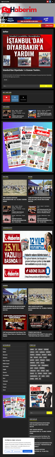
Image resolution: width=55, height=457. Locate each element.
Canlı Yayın (49, 25)
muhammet (33, 365)
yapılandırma (33, 376)
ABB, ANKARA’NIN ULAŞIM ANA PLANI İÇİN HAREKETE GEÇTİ (7, 114)
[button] (2, 25)
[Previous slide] (49, 107)
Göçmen (42, 360)
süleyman (32, 370)
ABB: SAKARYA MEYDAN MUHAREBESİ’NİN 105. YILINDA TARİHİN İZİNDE (15, 199)
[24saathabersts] (52, 2)
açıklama (42, 352)
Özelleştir (8, 451)
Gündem (18, 110)
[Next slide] (51, 107)
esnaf (45, 357)
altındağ (46, 349)
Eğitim (16, 206)
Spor (4, 378)
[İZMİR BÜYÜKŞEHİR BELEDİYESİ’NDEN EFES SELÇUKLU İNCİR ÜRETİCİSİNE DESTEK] (40, 188)
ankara (32, 352)
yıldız (43, 376)
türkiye (40, 373)
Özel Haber (6, 366)
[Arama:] (21, 86)
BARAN (48, 352)
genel (37, 360)
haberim (32, 362)
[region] (18, 446)
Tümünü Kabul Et (27, 451)
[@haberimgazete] (48, 2)
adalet (32, 349)
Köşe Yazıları (6, 360)
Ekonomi (14, 110)
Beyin (49, 354)
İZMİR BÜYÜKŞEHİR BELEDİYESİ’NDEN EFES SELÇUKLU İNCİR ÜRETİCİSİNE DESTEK (39, 199)
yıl (39, 376)
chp (31, 357)
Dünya (38, 110)
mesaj (42, 362)
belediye (38, 354)
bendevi (44, 354)
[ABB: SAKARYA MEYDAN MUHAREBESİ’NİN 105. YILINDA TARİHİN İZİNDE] (15, 188)
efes (40, 357)
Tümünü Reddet (17, 451)
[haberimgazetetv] (50, 2)
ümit (36, 378)
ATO (37, 352)
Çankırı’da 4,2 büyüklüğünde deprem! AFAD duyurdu (32, 114)
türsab (45, 373)
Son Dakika (23, 110)
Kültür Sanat (19, 207)
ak (36, 349)
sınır (38, 370)
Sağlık (4, 369)
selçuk (36, 368)
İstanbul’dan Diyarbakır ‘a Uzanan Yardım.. (22, 70)
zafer (47, 376)
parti (31, 368)
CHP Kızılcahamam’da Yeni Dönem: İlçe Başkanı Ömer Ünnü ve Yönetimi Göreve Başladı (32, 209)
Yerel (21, 111)
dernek (36, 357)
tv (35, 373)
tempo (42, 370)
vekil (50, 373)
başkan (32, 354)
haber (47, 360)
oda (39, 365)
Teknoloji (14, 111)
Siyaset (42, 206)
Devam (6, 79)
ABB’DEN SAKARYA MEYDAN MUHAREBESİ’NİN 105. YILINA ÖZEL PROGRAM (7, 219)
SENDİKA (42, 368)
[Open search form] (39, 25)
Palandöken (45, 365)
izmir (37, 362)
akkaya (40, 349)
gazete (32, 360)
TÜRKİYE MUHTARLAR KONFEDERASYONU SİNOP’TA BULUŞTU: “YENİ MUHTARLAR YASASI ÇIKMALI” (7, 209)
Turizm (23, 208)
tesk (47, 370)
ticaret (32, 373)
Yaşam (18, 111)
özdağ (32, 378)
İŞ (39, 378)
